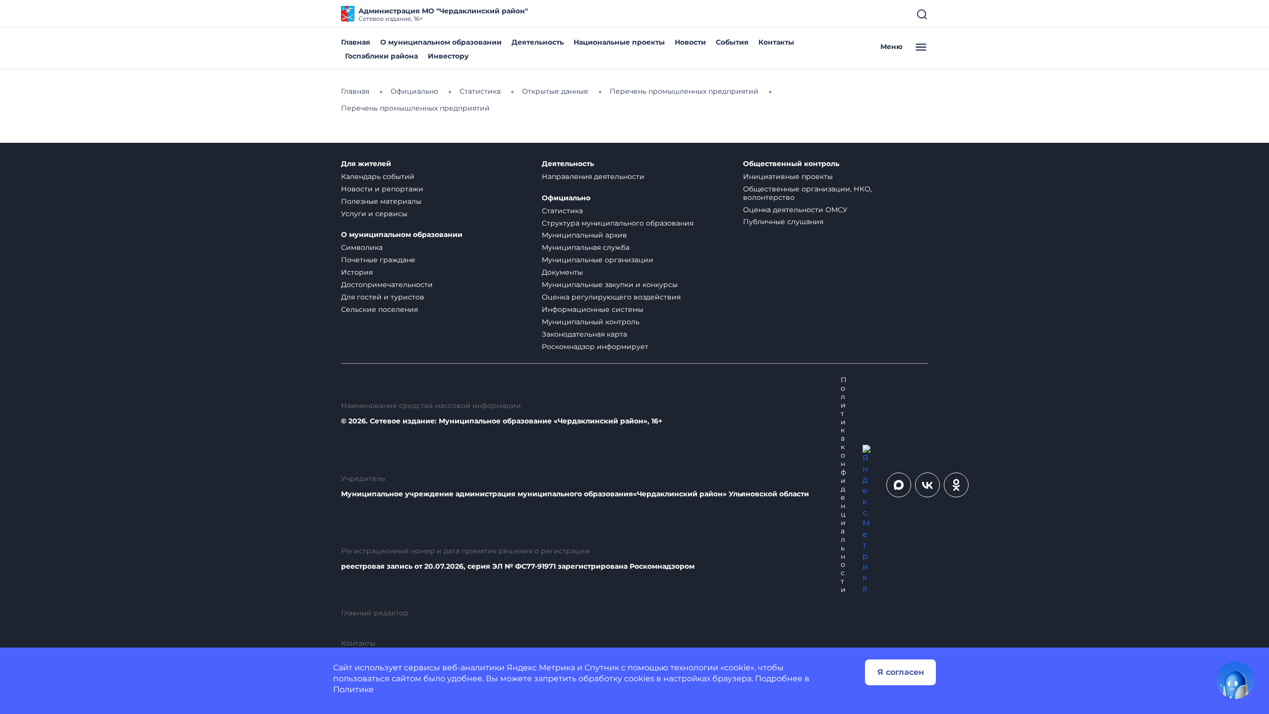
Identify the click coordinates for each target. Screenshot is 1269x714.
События (732, 42)
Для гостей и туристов (382, 297)
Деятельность (538, 42)
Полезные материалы (381, 201)
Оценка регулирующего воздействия (611, 297)
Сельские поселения (379, 309)
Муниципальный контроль (590, 321)
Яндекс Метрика (541, 667)
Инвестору (448, 56)
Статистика (562, 210)
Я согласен (900, 672)
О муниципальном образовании (441, 42)
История (357, 272)
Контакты (776, 42)
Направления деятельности (593, 176)
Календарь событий (377, 176)
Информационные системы (592, 309)
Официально (566, 198)
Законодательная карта (584, 334)
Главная (355, 42)
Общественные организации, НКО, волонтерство (807, 193)
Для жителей (366, 164)
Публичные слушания (783, 221)
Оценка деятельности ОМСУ (795, 209)
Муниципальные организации (597, 259)
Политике (353, 689)
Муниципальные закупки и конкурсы (610, 284)
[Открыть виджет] (1235, 680)
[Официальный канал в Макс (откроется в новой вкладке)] (898, 485)
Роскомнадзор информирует (595, 346)
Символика (362, 247)
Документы (562, 272)
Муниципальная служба (586, 247)
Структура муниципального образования (617, 223)
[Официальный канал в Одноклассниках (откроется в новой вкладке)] (956, 485)
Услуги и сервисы (374, 213)
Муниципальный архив (584, 235)
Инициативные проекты (788, 176)
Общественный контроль (791, 164)
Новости (690, 42)
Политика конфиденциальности (844, 485)
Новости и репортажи (382, 188)
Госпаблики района (381, 56)
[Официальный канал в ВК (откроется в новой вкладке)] (927, 485)
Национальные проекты (619, 42)
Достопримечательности (387, 284)
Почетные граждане (378, 259)
